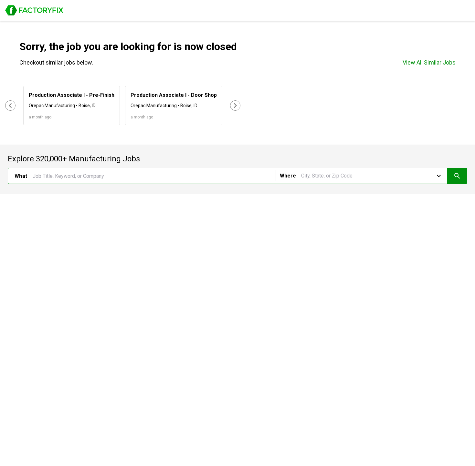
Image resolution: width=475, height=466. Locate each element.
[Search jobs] (457, 176)
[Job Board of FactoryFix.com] (34, 10)
